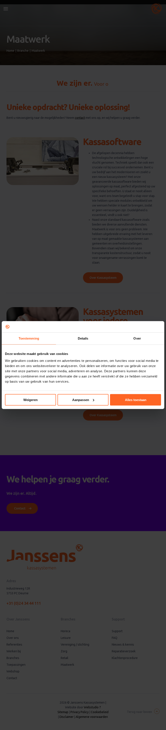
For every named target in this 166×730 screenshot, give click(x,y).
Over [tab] (137, 338)
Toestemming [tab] (29, 338)
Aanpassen (80, 399)
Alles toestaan (135, 399)
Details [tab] (83, 338)
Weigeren (30, 399)
